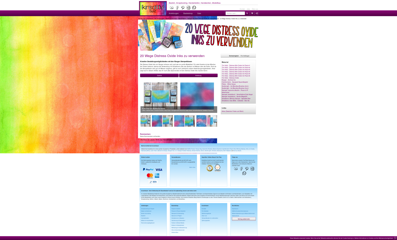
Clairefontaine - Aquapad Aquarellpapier (235, 82)
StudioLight (208, 150)
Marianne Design (162, 150)
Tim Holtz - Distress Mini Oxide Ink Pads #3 (236, 69)
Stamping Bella (145, 150)
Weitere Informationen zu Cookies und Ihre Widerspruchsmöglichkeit (373, 238)
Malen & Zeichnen (171, 19)
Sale (199, 13)
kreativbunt (149, 19)
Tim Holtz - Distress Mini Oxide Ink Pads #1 (236, 65)
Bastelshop (188, 13)
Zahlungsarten (206, 220)
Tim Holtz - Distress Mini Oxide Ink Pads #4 (236, 72)
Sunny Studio (237, 150)
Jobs (248, 9)
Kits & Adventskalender (178, 230)
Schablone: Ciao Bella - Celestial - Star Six (235, 101)
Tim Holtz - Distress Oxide (230, 78)
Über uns (255, 9)
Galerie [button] (159, 75)
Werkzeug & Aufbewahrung (179, 227)
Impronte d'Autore (207, 149)
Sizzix (202, 150)
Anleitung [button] (198, 75)
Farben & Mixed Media (178, 223)
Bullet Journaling (146, 213)
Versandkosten (167, 140)
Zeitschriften (175, 232)
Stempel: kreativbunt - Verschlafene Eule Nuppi (237, 94)
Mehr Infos (192, 167)
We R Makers (227, 150)
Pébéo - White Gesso (229, 84)
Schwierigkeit (234, 56)
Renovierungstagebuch (147, 223)
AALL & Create (250, 149)
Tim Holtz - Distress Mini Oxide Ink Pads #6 (236, 76)
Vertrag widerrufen (244, 219)
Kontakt (242, 9)
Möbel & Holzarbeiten (147, 220)
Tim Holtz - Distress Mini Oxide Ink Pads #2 (236, 67)
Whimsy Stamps (240, 149)
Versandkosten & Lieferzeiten (210, 218)
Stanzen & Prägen (177, 216)
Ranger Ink (171, 150)
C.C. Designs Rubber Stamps (183, 150)
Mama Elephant (217, 149)
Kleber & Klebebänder (178, 225)
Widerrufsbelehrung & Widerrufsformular (243, 213)
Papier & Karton (176, 208)
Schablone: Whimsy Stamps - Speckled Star (236, 98)
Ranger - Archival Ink (229, 80)
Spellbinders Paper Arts (229, 149)
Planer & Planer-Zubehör (178, 211)
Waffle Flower (191, 149)
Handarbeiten (145, 218)
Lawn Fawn (153, 150)
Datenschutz (235, 216)
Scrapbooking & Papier (147, 208)
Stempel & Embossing (178, 213)
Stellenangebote (206, 213)
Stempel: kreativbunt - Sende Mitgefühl (234, 96)
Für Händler (205, 211)
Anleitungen (174, 13)
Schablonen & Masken (178, 218)
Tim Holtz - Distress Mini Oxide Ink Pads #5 (236, 74)
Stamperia (220, 150)
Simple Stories (196, 150)
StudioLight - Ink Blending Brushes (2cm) (235, 86)
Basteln (143, 216)
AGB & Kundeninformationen (240, 211)
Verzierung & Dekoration (178, 220)
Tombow (214, 150)
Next (220, 121)
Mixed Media (182, 19)
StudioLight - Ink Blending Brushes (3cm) (235, 88)
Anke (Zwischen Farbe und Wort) (232, 111)
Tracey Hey (199, 149)
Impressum (235, 208)
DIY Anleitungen (159, 19)
